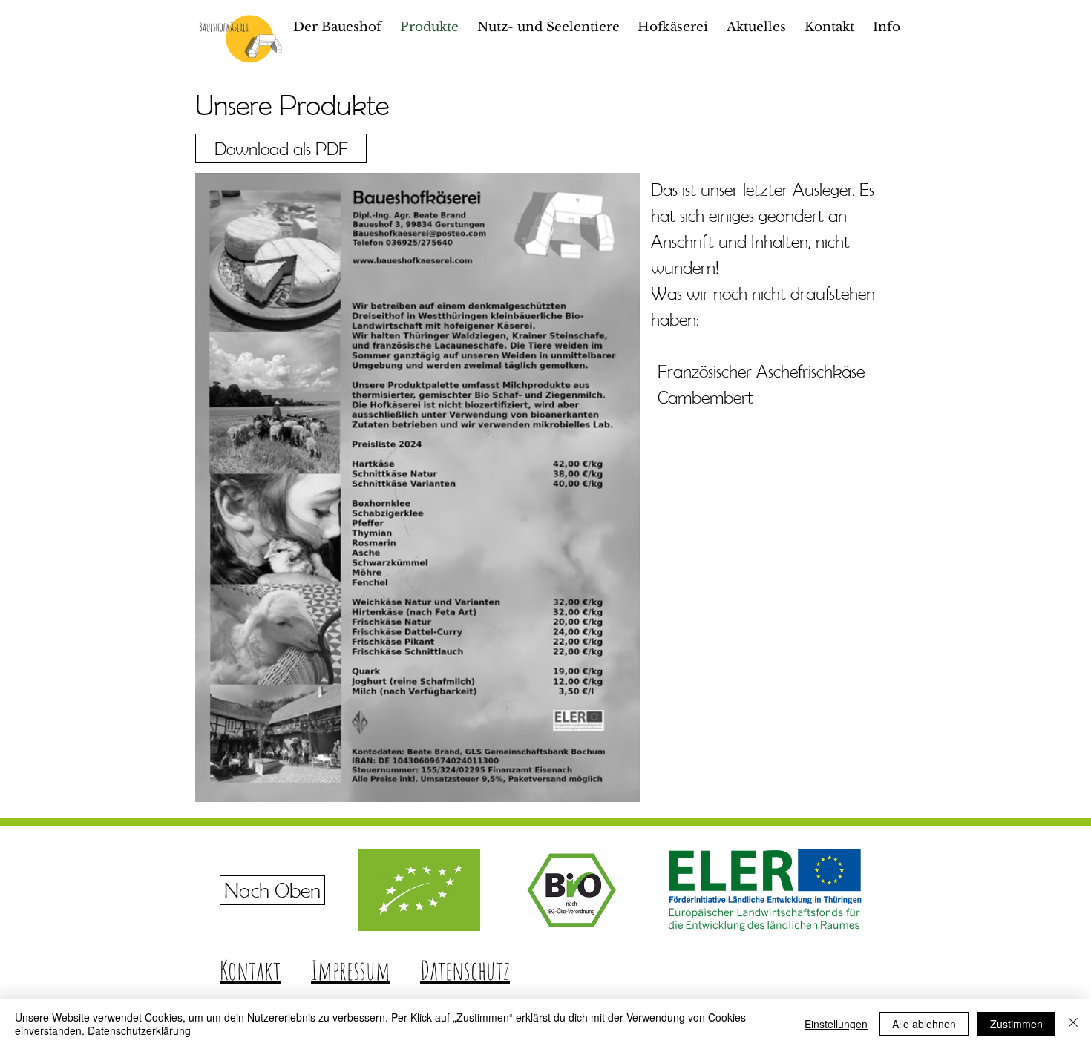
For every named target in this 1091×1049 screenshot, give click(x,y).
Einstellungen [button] (836, 1023)
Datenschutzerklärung (139, 1030)
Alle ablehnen (924, 1023)
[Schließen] (1073, 1023)
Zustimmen (1016, 1023)
